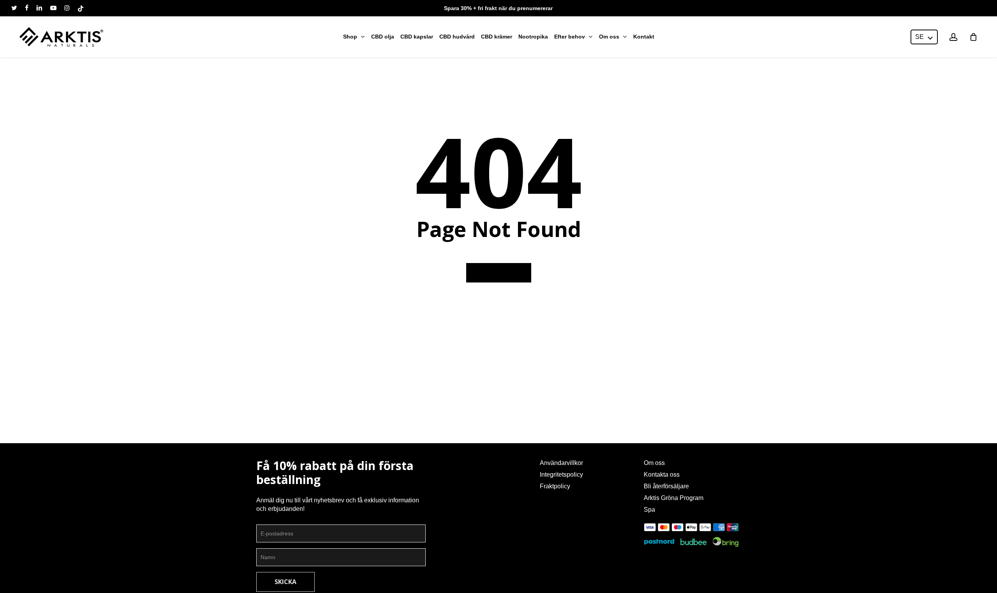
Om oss (654, 463)
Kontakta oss (662, 474)
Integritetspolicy (561, 474)
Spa (649, 509)
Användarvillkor (561, 463)
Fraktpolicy (555, 486)
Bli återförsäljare (666, 486)
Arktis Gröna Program (673, 498)
